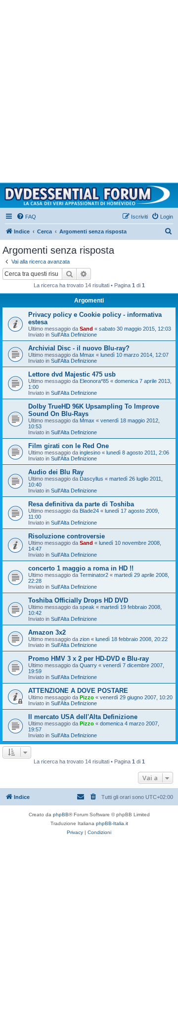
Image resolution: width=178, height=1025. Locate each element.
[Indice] (89, 195)
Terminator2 (94, 575)
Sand (86, 329)
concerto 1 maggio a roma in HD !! (81, 568)
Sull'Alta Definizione (74, 335)
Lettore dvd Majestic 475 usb (72, 374)
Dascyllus (91, 479)
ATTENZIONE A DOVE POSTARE (78, 690)
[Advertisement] (89, 89)
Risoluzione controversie (66, 536)
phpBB (61, 814)
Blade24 (89, 511)
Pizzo (87, 697)
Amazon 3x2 (47, 632)
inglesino (90, 453)
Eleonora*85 (94, 381)
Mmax (87, 355)
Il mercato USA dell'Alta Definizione (82, 717)
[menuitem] (26, 217)
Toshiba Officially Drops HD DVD (78, 600)
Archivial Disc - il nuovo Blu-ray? (79, 348)
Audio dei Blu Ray (56, 472)
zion (84, 639)
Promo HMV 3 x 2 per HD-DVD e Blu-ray (88, 658)
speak (87, 607)
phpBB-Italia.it (112, 823)
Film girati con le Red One (68, 446)
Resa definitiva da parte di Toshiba (81, 504)
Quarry (88, 665)
